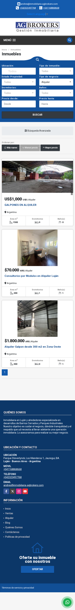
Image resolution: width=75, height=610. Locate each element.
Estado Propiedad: (12, 76)
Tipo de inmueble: (49, 66)
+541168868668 (51, 8)
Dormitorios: (9, 87)
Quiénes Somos (14, 527)
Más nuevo (11, 148)
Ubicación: (8, 66)
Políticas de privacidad (17, 536)
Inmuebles (16, 50)
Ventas (9, 513)
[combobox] (56, 71)
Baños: (43, 87)
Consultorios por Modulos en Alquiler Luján (31, 275)
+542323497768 (28, 8)
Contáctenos (12, 532)
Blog (7, 522)
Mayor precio (51, 148)
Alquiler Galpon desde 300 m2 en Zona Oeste (33, 346)
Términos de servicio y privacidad (18, 588)
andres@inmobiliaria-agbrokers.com (23, 485)
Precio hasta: (47, 98)
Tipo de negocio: (49, 76)
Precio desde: (10, 98)
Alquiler (9, 518)
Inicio (4, 50)
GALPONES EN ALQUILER (20, 205)
